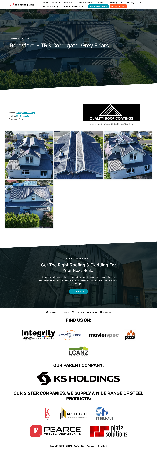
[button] (58, 2)
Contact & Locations (73, 6)
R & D (140, 2)
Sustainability (127, 2)
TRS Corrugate (22, 116)
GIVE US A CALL (118, 6)
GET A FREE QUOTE (98, 6)
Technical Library (50, 6)
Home (45, 2)
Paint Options (84, 2)
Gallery (100, 2)
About (54, 2)
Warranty (113, 2)
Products (68, 2)
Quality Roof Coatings (25, 112)
